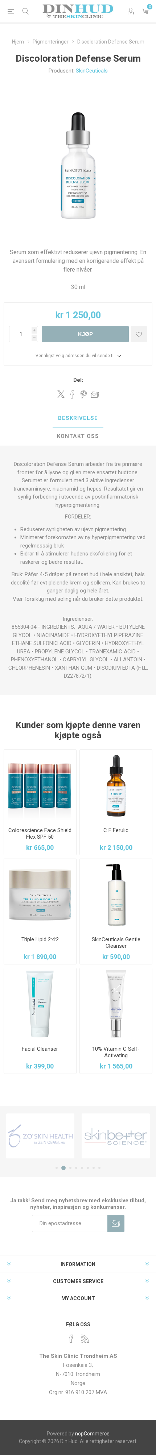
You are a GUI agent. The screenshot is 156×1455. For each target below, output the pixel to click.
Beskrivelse (78, 418)
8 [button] (99, 1168)
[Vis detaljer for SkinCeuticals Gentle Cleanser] (116, 895)
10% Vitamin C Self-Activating (116, 1052)
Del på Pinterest (83, 394)
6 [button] (88, 1168)
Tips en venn (95, 394)
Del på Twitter (61, 394)
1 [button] (57, 1168)
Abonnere (115, 1223)
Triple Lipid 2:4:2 (40, 939)
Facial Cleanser (40, 1049)
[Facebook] (71, 1338)
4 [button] (76, 1168)
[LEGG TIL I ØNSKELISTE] (139, 334)
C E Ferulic (115, 830)
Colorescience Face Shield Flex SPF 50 (39, 833)
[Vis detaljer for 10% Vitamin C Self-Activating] (116, 1004)
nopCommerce (92, 1434)
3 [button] (70, 1168)
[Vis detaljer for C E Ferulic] (116, 786)
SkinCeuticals (92, 70)
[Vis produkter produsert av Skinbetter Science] (116, 1135)
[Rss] (85, 1338)
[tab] (78, 418)
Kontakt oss (78, 436)
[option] (40, 1135)
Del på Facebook (72, 394)
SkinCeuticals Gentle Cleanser (116, 942)
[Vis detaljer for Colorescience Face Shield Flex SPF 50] (40, 786)
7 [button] (94, 1168)
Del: (78, 380)
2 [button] (63, 1168)
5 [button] (82, 1168)
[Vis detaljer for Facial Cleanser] (40, 1004)
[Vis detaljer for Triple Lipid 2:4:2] (40, 895)
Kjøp (85, 334)
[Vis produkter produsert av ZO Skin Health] (40, 1135)
